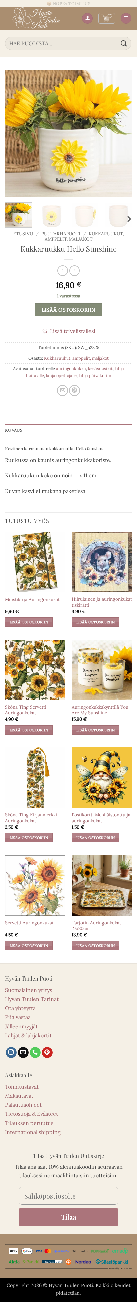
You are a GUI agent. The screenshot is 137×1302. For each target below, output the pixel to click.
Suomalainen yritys (28, 990)
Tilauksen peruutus (29, 1123)
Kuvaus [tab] (14, 430)
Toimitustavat (22, 1086)
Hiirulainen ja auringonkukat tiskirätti (102, 602)
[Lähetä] (124, 43)
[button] (106, 18)
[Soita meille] (35, 1052)
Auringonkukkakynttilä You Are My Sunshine (100, 710)
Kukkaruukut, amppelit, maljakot (76, 358)
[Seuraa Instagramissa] (11, 1052)
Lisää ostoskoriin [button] (29, 622)
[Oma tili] (87, 18)
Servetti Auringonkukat (29, 923)
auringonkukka (71, 368)
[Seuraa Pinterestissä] (47, 1052)
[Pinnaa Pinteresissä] (74, 390)
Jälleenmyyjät (21, 1026)
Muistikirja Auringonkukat (32, 599)
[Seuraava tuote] (62, 270)
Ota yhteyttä (20, 1008)
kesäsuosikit (100, 368)
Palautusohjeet (23, 1104)
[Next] (121, 133)
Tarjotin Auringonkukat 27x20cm (96, 926)
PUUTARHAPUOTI (60, 234)
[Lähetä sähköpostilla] (62, 390)
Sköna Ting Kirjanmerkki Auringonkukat (31, 818)
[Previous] (16, 133)
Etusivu (23, 234)
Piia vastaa (18, 1017)
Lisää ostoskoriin (69, 309)
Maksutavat (19, 1095)
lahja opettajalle (61, 375)
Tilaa (68, 1216)
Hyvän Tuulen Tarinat (32, 999)
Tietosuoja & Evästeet (31, 1113)
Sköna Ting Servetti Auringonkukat (25, 710)
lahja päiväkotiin (95, 375)
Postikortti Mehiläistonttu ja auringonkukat (101, 818)
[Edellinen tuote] (74, 270)
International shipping (33, 1132)
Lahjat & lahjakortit (28, 1035)
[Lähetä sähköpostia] (23, 1052)
